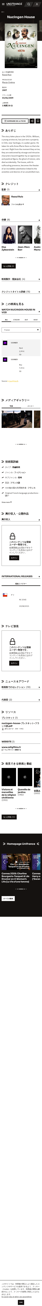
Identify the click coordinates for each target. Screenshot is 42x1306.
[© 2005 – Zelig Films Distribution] (17, 419)
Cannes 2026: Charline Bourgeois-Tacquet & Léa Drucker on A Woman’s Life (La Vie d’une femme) (15, 877)
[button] (29, 414)
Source (4, 381)
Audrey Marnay (38, 248)
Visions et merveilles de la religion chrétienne (9, 793)
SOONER (14, 343)
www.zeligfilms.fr (11, 747)
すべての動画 (8, 899)
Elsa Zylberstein (8, 248)
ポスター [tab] (30, 406)
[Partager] (32, 121)
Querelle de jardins (24, 791)
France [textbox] (7, 330)
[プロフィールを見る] (37, 4)
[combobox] (21, 329)
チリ (12, 595)
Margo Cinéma (8, 82)
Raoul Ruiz (6, 74)
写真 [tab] (11, 406)
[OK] (21, 1302)
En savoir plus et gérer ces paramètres (17, 1297)
